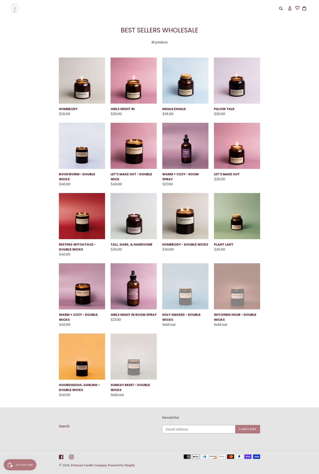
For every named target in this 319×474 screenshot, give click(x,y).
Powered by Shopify (121, 465)
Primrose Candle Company (89, 465)
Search (64, 426)
